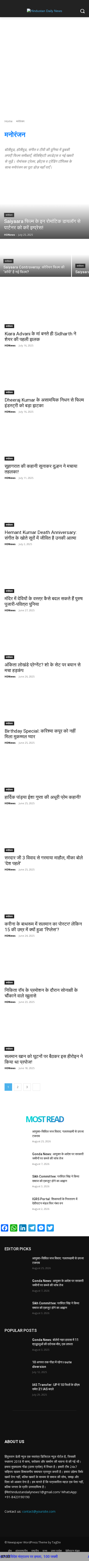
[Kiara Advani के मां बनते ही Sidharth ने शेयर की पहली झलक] (44, 308)
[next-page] (36, 1087)
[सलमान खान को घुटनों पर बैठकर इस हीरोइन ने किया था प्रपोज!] (44, 1031)
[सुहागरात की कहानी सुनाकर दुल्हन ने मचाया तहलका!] (44, 441)
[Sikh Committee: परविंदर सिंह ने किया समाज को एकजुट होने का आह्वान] (17, 1182)
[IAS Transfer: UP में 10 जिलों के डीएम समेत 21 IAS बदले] (17, 1391)
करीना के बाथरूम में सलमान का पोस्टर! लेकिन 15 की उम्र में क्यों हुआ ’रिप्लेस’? (43, 926)
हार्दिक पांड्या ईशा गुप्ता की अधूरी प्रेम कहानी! (43, 797)
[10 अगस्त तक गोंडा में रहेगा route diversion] (17, 1368)
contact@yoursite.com (38, 1511)
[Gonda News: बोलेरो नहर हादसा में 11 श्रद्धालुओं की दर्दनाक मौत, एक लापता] (17, 1346)
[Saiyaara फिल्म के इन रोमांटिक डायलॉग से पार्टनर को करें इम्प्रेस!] (44, 209)
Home (9, 121)
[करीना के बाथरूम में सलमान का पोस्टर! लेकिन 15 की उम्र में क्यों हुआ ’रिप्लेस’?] (44, 898)
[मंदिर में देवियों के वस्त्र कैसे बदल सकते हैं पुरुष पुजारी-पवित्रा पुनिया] (44, 573)
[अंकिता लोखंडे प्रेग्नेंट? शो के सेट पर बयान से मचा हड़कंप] (44, 639)
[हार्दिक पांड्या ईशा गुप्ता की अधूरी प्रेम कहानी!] (44, 772)
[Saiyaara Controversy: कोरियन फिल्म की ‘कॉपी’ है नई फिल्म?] (35, 258)
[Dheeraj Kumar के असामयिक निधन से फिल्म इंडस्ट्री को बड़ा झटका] (44, 374)
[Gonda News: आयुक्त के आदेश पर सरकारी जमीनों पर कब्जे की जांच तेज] (17, 1160)
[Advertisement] (44, 63)
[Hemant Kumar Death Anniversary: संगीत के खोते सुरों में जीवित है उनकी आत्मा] (44, 507)
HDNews (10, 345)
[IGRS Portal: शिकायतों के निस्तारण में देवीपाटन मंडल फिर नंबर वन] (17, 1205)
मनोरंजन (9, 215)
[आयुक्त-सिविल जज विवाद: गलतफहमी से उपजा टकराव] (17, 1137)
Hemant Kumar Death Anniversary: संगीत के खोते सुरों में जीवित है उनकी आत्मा (40, 535)
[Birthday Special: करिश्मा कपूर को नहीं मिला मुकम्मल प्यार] (44, 705)
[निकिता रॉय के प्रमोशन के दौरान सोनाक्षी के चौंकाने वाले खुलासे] (44, 965)
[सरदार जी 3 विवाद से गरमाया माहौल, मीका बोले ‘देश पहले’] (44, 832)
